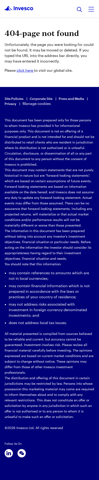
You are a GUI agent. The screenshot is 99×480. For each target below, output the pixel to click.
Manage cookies (37, 103)
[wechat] (21, 453)
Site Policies (14, 99)
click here (25, 70)
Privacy (10, 104)
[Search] (80, 10)
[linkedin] (9, 453)
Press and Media (71, 99)
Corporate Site (41, 99)
